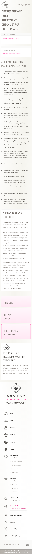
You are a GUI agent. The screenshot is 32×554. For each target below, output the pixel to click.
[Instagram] (22, 4)
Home (11, 413)
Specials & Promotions (16, 515)
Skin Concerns (14, 472)
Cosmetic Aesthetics (15, 506)
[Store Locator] (19, 4)
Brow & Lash (13, 478)
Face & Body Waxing (15, 536)
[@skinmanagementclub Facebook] (11, 395)
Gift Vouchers (13, 435)
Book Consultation (15, 500)
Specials (12, 420)
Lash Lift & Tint (15, 484)
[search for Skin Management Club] (14, 395)
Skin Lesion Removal (16, 469)
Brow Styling (14, 481)
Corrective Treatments (16, 461)
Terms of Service (14, 550)
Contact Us (12, 442)
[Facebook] (25, 4)
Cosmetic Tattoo (14, 497)
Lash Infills (14, 492)
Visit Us (12, 449)
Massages (12, 522)
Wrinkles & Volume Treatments (18, 508)
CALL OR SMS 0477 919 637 (16, 400)
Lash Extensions (15, 488)
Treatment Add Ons (16, 465)
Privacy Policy (8, 550)
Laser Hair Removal (15, 529)
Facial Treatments (15, 458)
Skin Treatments (14, 455)
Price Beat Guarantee (22, 550)
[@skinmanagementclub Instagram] (7, 395)
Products (12, 427)
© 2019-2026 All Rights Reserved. (16, 552)
